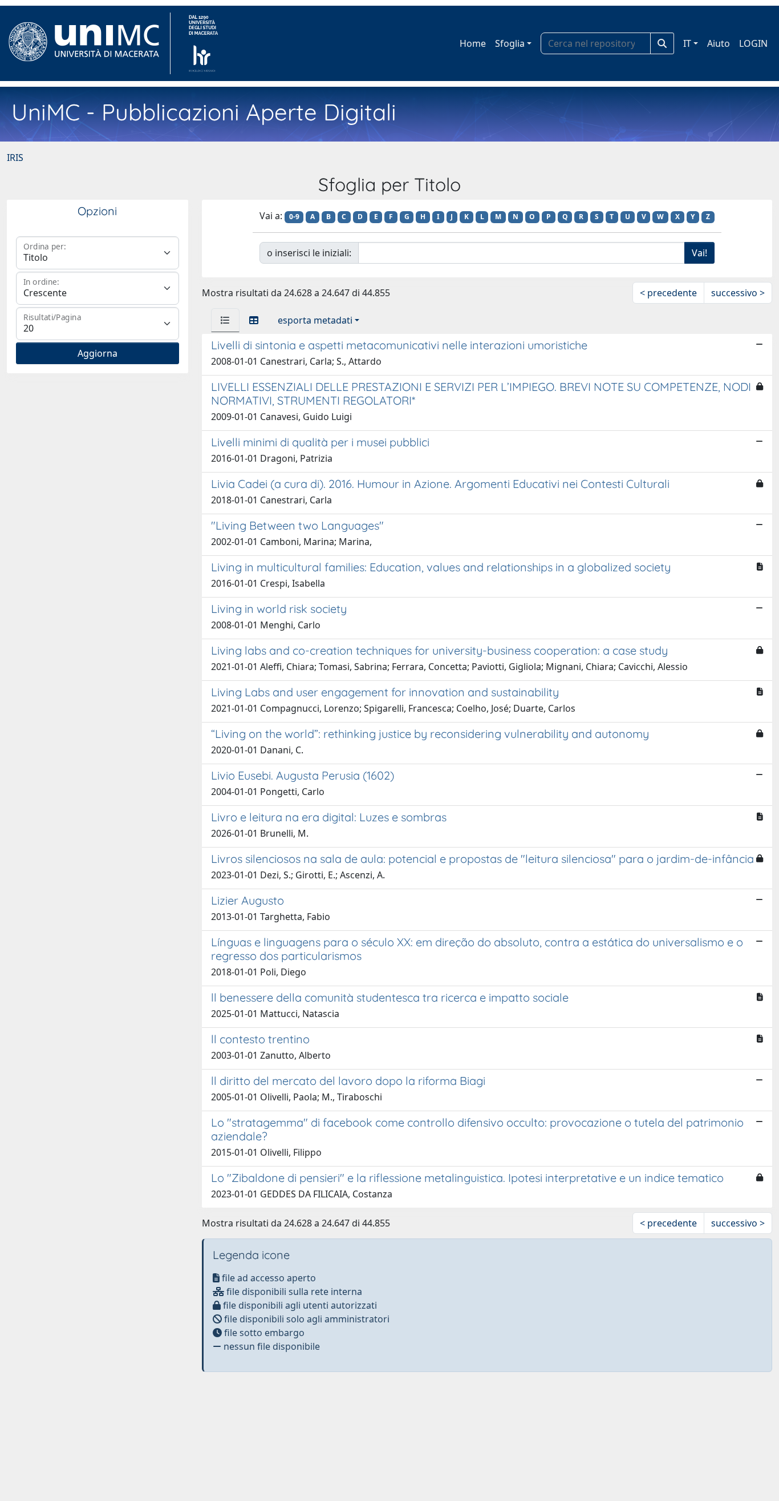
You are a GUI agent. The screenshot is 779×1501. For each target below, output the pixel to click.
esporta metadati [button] (315, 320)
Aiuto (718, 43)
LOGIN (753, 43)
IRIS (15, 157)
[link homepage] (89, 43)
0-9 (294, 216)
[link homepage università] (203, 43)
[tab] (225, 320)
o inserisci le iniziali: (309, 253)
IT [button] (687, 43)
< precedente (668, 293)
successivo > (738, 293)
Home (473, 43)
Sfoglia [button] (510, 43)
